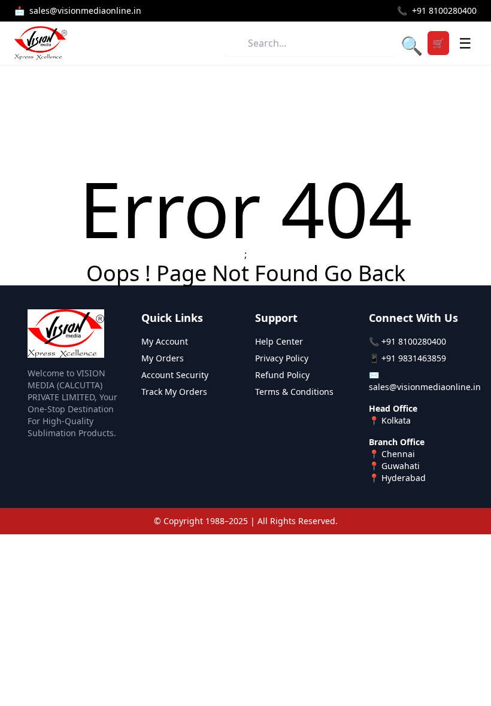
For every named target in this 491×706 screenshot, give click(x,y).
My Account (164, 341)
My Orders (162, 358)
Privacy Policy (281, 358)
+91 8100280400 (413, 341)
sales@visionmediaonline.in (425, 386)
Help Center (279, 341)
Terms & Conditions (294, 391)
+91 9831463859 (413, 358)
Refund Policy (282, 375)
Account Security (174, 375)
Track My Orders (174, 391)
